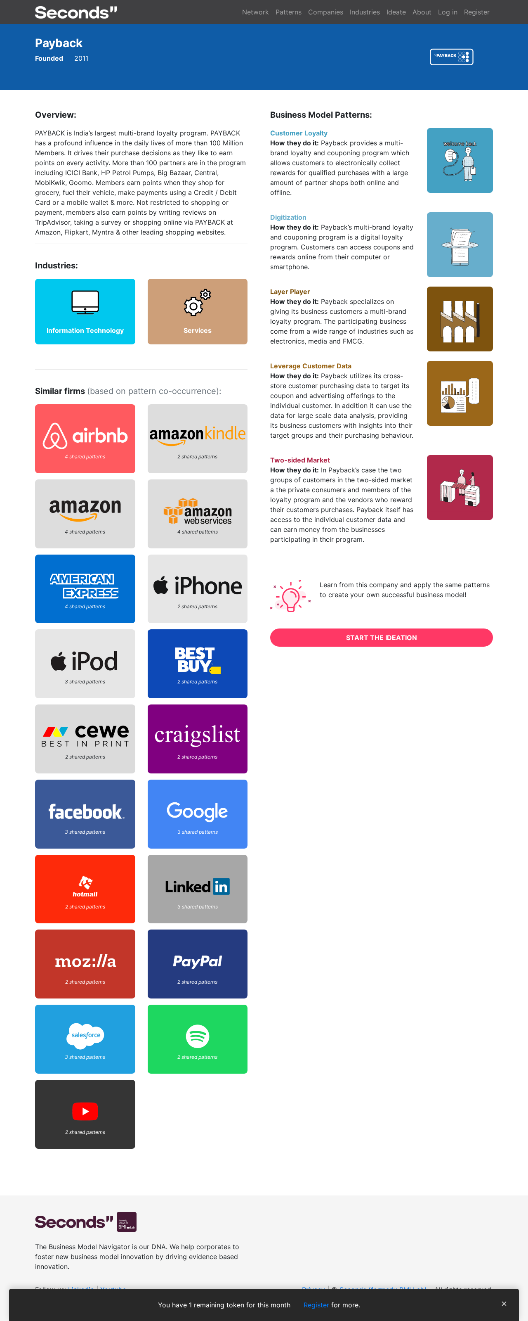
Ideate (396, 12)
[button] (504, 1305)
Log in (447, 12)
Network (255, 12)
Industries (365, 12)
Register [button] (316, 1305)
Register (477, 12)
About (421, 12)
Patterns (289, 12)
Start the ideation (381, 637)
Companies (325, 12)
